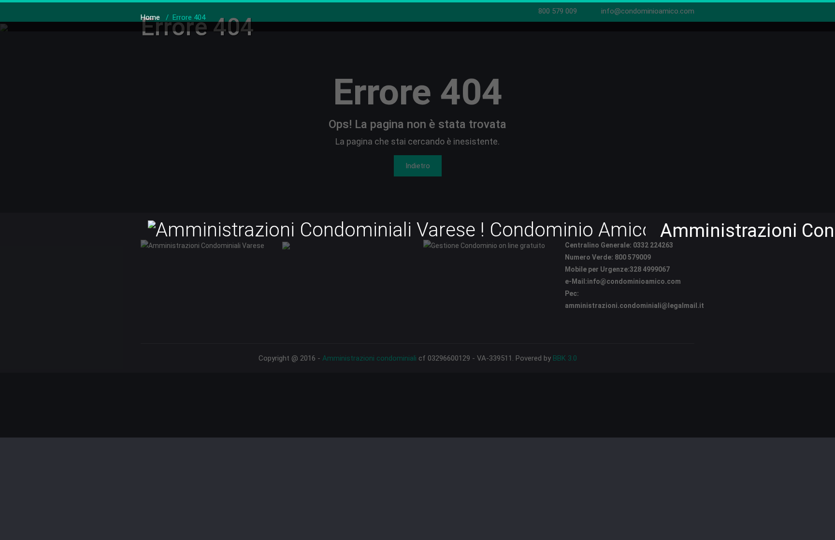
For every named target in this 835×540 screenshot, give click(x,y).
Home (150, 17)
